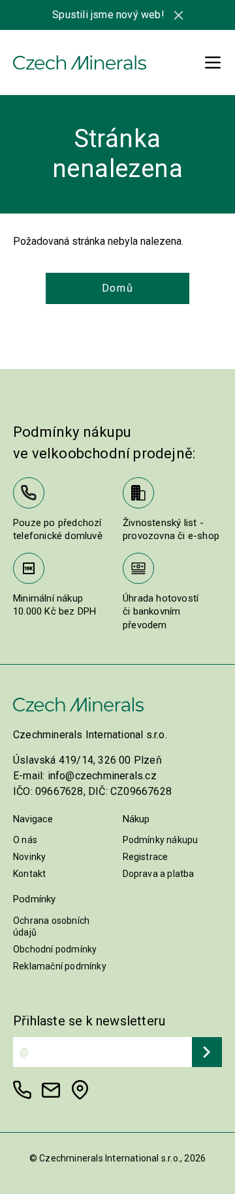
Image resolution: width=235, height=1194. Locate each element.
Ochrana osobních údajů (51, 926)
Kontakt (29, 873)
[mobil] (22, 1090)
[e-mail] (51, 1090)
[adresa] (79, 1090)
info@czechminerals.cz (102, 776)
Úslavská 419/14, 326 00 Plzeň (87, 760)
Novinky (29, 857)
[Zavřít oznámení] (178, 15)
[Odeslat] (207, 1052)
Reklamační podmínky (59, 966)
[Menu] (213, 62)
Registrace (145, 857)
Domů (117, 288)
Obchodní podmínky (55, 949)
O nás (25, 840)
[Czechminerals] (80, 62)
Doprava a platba (159, 873)
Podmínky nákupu (160, 840)
